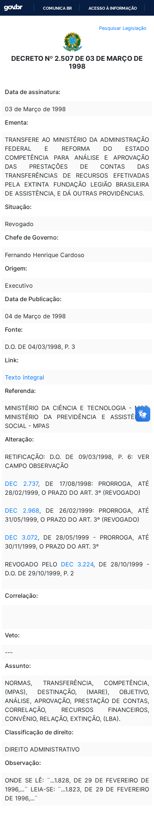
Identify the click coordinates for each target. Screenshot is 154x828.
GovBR (13, 7)
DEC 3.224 (77, 564)
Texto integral (24, 377)
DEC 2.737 (21, 483)
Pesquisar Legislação (123, 28)
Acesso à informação (113, 8)
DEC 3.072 (21, 537)
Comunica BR (57, 8)
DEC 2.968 (22, 510)
